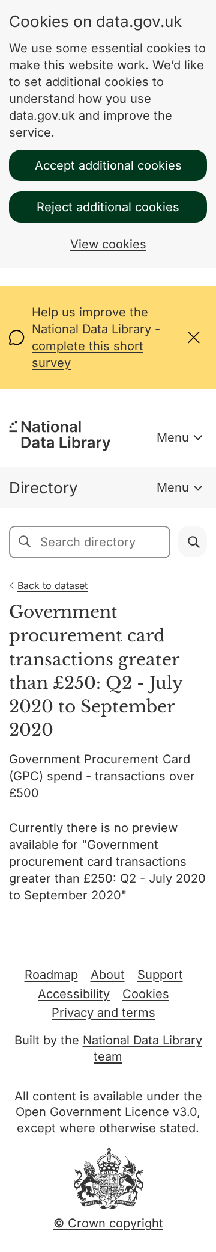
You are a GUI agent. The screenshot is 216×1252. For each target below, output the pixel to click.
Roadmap (51, 974)
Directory (43, 487)
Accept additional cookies (108, 165)
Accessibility (74, 994)
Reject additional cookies (108, 207)
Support (160, 974)
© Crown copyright (108, 1223)
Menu (173, 437)
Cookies (145, 994)
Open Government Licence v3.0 (106, 1112)
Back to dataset (52, 585)
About (108, 974)
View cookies (108, 244)
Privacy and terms (103, 1012)
